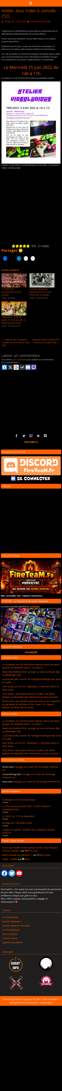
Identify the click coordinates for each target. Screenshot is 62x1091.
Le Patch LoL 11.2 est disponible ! (18, 815)
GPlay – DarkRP (10, 858)
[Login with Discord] (28, 366)
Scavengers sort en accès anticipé (18, 799)
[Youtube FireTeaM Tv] (38, 435)
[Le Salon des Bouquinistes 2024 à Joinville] (14, 280)
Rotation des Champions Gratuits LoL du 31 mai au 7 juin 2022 (16, 342)
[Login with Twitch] (33, 366)
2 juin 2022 (20, 21)
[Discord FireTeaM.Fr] (45, 435)
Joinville (46, 21)
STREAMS (35, 605)
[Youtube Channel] (19, 872)
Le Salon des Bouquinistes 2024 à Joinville (11, 291)
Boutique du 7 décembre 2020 (17, 822)
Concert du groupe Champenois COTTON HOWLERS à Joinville (40, 291)
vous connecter (20, 359)
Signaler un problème (12, 941)
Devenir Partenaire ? (12, 920)
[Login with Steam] (22, 366)
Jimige (8, 21)
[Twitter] (11, 872)
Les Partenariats (10, 916)
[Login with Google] (16, 366)
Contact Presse (9, 937)
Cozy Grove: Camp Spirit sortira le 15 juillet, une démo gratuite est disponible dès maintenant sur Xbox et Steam (30, 695)
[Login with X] (10, 366)
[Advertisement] (31, 396)
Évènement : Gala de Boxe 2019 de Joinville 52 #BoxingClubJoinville (14, 319)
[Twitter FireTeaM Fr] (24, 435)
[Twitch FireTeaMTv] (31, 435)
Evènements (36, 21)
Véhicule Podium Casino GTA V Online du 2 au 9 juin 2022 (46, 340)
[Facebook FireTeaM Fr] (16, 435)
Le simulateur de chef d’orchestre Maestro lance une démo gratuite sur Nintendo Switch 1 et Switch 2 (31, 665)
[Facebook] (4, 872)
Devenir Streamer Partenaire (16, 924)
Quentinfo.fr (46, 1001)
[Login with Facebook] (4, 366)
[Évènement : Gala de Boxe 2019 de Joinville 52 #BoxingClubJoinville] (14, 308)
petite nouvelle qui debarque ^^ (17, 854)
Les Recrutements (11, 929)
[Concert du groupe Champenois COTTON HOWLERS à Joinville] (41, 280)
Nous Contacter (10, 933)
